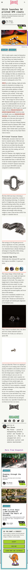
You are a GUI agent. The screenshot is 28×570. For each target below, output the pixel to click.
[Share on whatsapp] (22, 421)
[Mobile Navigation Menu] (2, 2)
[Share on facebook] (10, 421)
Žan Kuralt (9, 482)
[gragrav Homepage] (14, 2)
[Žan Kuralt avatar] (4, 483)
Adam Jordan (9, 523)
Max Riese (9, 21)
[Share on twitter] (18, 421)
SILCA (4, 83)
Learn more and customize (14, 550)
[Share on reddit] (14, 421)
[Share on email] (5, 421)
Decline (14, 546)
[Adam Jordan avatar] (4, 523)
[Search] (24, 2)
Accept (14, 541)
